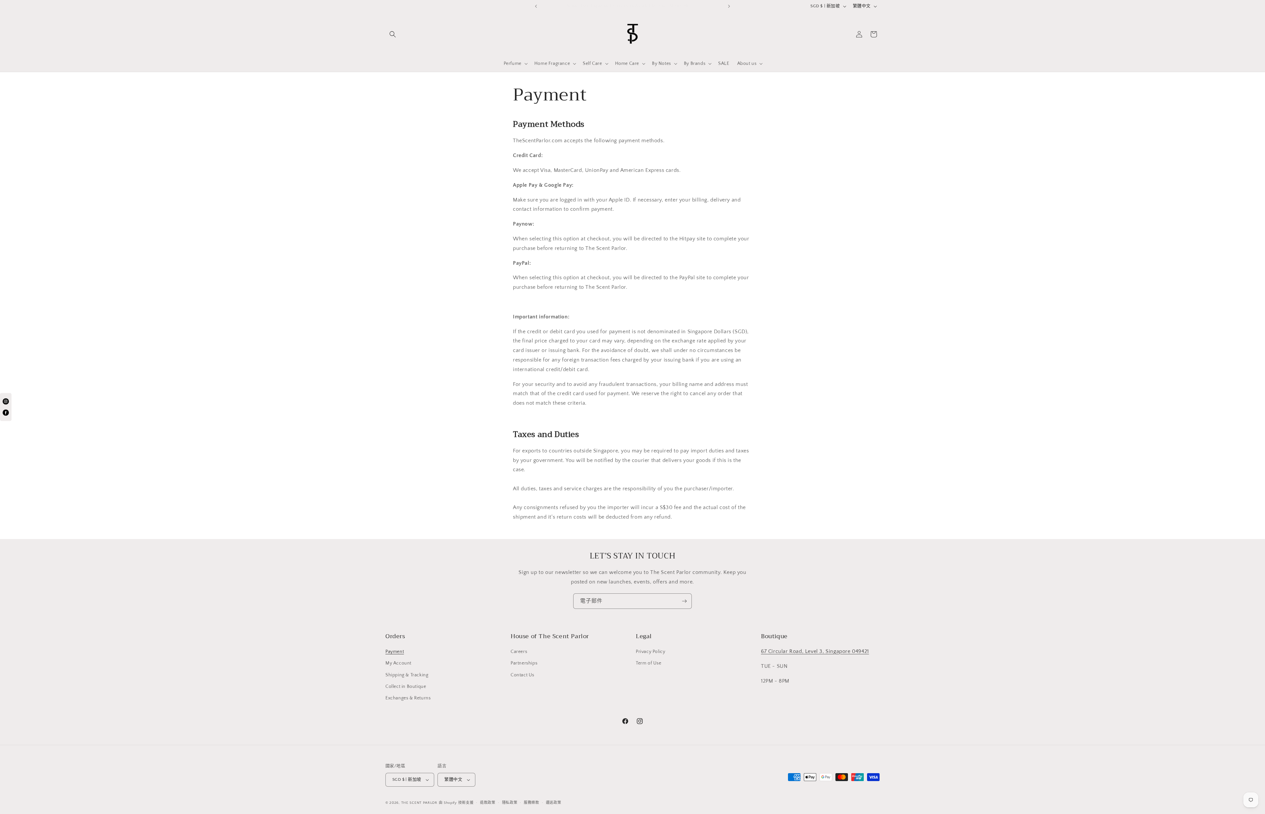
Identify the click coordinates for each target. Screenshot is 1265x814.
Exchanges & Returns (408, 698)
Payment (394, 651)
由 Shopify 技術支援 (456, 803)
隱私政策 (510, 803)
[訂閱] (684, 601)
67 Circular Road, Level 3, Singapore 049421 (815, 651)
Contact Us (522, 675)
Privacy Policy (650, 651)
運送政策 (553, 803)
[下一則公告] (729, 6)
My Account (398, 663)
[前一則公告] (536, 6)
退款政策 (487, 803)
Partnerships (524, 663)
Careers (519, 651)
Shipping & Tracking (406, 675)
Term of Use (648, 663)
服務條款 (531, 803)
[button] (392, 34)
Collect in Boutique (405, 686)
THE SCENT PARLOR (419, 803)
